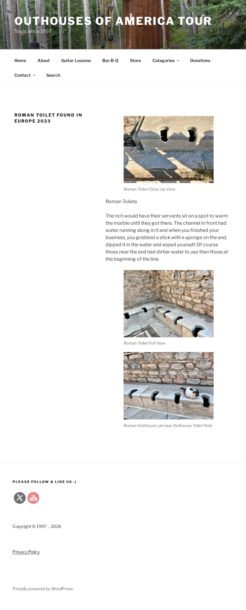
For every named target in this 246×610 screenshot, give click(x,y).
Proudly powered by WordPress (43, 588)
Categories (163, 60)
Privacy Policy (26, 551)
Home (20, 60)
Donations (200, 60)
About (44, 60)
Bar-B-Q (110, 60)
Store (135, 60)
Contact (22, 75)
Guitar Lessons (76, 60)
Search (53, 75)
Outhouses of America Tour (113, 21)
